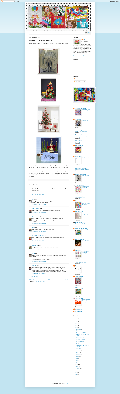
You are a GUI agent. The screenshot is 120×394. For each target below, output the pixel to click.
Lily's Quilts (78, 250)
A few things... (79, 348)
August (77, 356)
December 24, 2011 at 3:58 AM (39, 273)
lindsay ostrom (78, 156)
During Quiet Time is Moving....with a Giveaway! (86, 301)
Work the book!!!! (85, 157)
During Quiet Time (79, 298)
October (78, 352)
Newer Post (31, 279)
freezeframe (78, 119)
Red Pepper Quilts (79, 185)
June (77, 360)
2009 (76, 374)
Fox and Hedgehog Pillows (80, 262)
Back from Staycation (86, 267)
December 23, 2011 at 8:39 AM (39, 231)
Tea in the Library (85, 240)
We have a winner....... (81, 341)
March (77, 366)
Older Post (66, 279)
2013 (76, 323)
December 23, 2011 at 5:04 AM (39, 194)
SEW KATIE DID (78, 140)
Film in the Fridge (79, 196)
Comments (77, 81)
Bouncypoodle (35, 216)
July (77, 358)
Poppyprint (77, 200)
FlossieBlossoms (79, 276)
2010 (76, 372)
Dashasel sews (78, 309)
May (77, 362)
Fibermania (77, 265)
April (77, 364)
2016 (76, 318)
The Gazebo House (79, 239)
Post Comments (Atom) (40, 281)
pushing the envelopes (80, 108)
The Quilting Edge (79, 145)
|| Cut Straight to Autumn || (80, 142)
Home (49, 279)
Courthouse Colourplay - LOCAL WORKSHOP (86, 203)
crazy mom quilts (79, 211)
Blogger (66, 383)
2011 (76, 327)
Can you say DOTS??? (81, 332)
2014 (76, 321)
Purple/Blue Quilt (85, 120)
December (78, 329)
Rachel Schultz (78, 134)
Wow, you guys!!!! (80, 337)
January (78, 370)
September (78, 354)
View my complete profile (79, 55)
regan (33, 253)
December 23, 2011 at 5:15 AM (39, 204)
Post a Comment (34, 276)
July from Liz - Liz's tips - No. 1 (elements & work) (86, 111)
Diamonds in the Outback (80, 197)
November (78, 351)
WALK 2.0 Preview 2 (86, 175)
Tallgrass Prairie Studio (80, 174)
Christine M (35, 245)
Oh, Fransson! (78, 261)
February (78, 368)
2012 (76, 325)
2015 (76, 320)
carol (84, 39)
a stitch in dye (78, 311)
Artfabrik (77, 287)
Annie (33, 227)
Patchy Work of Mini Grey (81, 228)
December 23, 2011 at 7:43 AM (39, 223)
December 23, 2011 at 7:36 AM (39, 212)
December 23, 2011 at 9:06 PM (39, 261)
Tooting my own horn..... (81, 339)
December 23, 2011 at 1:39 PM (39, 249)
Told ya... (78, 343)
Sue (33, 199)
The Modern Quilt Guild (80, 130)
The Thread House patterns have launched (85, 252)
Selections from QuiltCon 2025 (81, 131)
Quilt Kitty (34, 265)
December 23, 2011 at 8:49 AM (39, 240)
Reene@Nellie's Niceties (38, 235)
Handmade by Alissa (80, 222)
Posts (76, 79)
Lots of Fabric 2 (35, 208)
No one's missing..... (80, 330)
